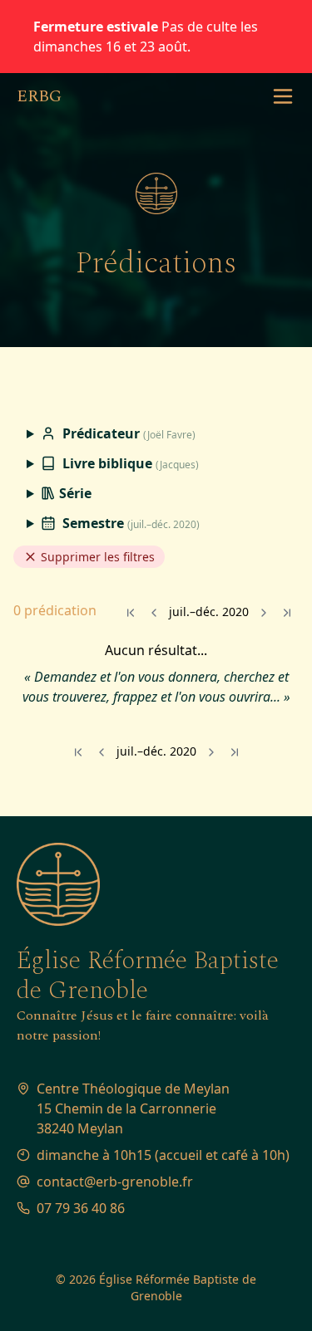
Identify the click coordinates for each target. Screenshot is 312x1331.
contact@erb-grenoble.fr (115, 1181)
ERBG (39, 96)
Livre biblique (129, 463)
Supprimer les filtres (96, 557)
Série (74, 493)
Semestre (129, 523)
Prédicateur (127, 433)
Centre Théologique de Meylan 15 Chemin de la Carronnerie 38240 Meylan (133, 1108)
